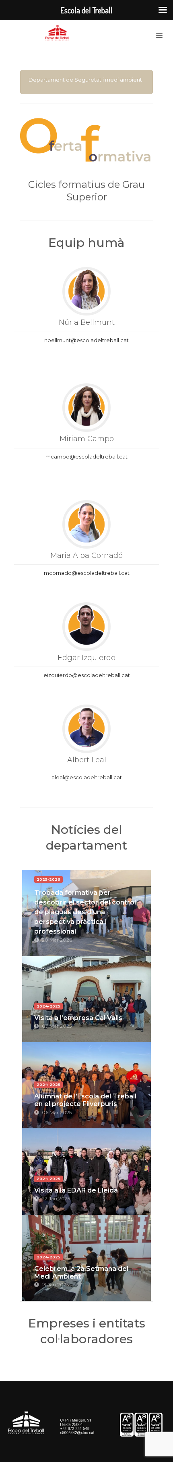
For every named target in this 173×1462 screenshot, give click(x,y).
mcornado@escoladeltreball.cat (87, 573)
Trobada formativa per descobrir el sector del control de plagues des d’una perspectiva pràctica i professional (85, 912)
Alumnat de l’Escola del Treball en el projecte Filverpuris (85, 1100)
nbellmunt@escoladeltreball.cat (86, 340)
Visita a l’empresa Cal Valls (78, 1018)
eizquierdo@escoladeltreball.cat (86, 675)
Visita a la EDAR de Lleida (76, 1190)
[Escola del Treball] (59, 33)
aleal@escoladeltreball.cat (86, 777)
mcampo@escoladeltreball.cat (86, 456)
